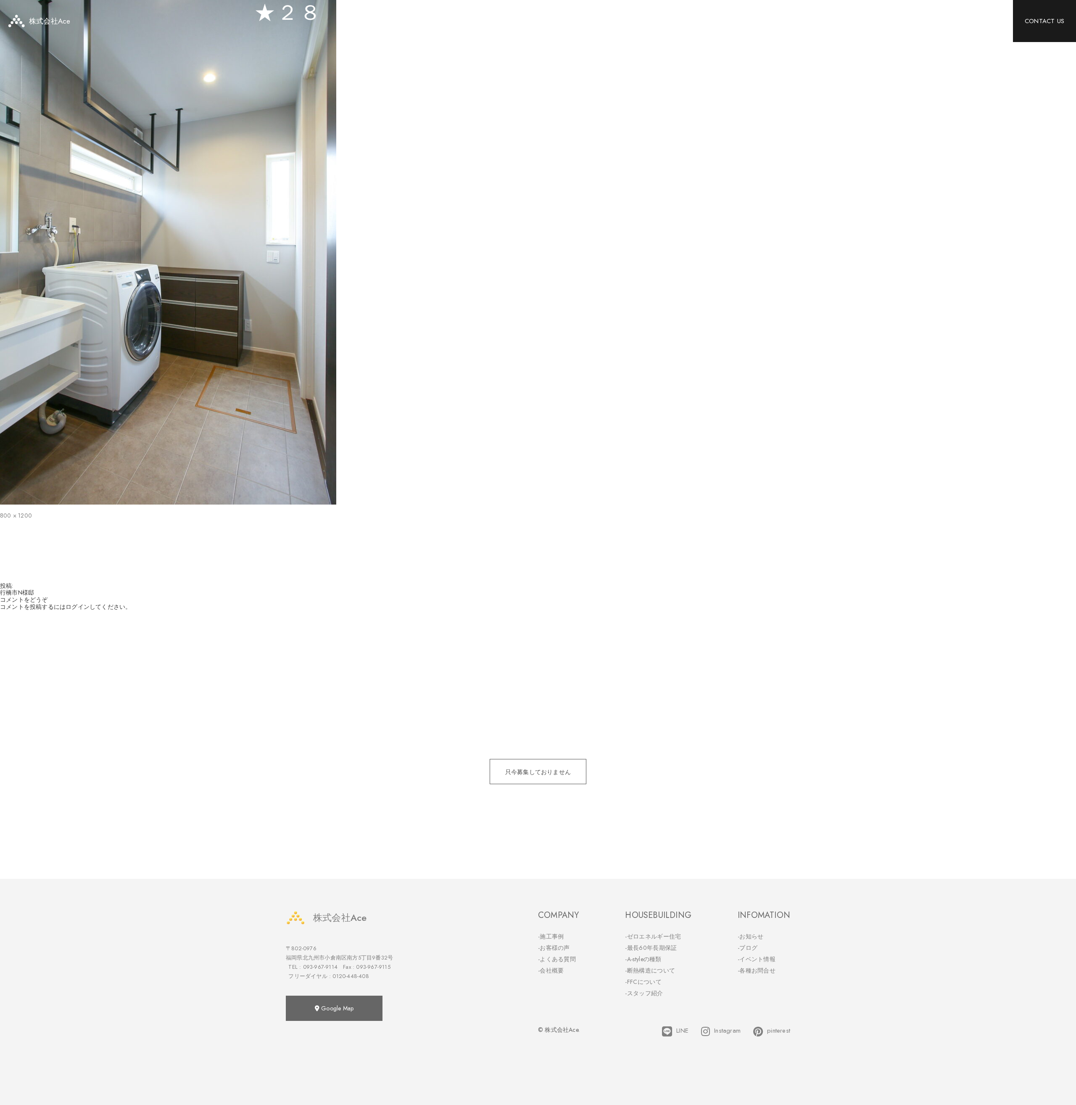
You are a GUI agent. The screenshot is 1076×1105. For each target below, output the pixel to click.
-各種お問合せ (756, 970)
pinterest (778, 1030)
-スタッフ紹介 (644, 993)
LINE (682, 1030)
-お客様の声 (554, 948)
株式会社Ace (340, 917)
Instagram (727, 1030)
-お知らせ (751, 936)
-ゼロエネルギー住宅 (653, 936)
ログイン (78, 607)
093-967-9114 (320, 967)
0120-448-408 (350, 976)
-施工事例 (551, 936)
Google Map (336, 1008)
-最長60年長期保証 (651, 948)
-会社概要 (551, 970)
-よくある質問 (557, 959)
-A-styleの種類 (643, 959)
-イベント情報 (756, 959)
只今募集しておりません (538, 772)
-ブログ (747, 948)
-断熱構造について (650, 970)
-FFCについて (643, 982)
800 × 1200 (16, 515)
